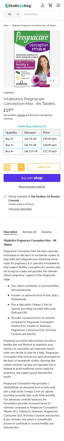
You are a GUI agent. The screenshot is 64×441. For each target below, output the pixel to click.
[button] (50, 5)
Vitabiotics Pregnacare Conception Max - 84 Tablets (34, 25)
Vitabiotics (9, 92)
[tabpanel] (32, 333)
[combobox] (32, 14)
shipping (21, 115)
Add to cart (44, 167)
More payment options (32, 186)
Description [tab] (10, 231)
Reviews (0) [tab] (29, 231)
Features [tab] (47, 231)
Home (6, 25)
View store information (20, 208)
